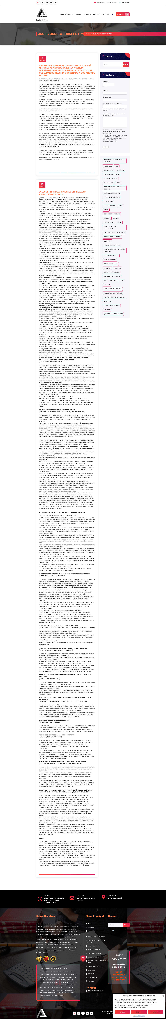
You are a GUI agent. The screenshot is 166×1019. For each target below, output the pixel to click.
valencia (107, 310)
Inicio (62, 14)
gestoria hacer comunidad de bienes (114, 250)
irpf (105, 281)
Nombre (106, 81)
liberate (107, 285)
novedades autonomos (113, 293)
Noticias (106, 14)
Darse (106, 210)
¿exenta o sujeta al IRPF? (113, 314)
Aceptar (122, 1012)
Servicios (68, 14)
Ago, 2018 (42, 58)
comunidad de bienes (112, 193)
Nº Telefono (107, 97)
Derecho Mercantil (94, 957)
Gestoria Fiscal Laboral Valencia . (96, 962)
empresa (116, 218)
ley (122, 281)
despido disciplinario (112, 214)
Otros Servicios (93, 966)
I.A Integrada (96, 14)
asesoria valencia (110, 179)
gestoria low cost (111, 256)
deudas (107, 218)
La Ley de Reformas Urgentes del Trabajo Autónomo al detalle (62, 193)
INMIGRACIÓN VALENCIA (112, 276)
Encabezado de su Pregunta (113, 103)
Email (105, 90)
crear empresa (109, 206)
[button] (162, 996)
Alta (116, 166)
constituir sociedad (112, 197)
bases (118, 183)
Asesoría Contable (94, 953)
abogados (108, 166)
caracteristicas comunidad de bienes (114, 188)
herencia (117, 268)
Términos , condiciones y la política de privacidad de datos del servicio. (114, 131)
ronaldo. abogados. (111, 306)
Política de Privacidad (139, 1016)
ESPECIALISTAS (109, 222)
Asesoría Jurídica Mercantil (95, 932)
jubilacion (114, 281)
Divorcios (91, 946)
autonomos (108, 183)
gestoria (107, 241)
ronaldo (107, 301)
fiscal (119, 222)
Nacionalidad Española (113, 289)
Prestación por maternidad (114, 297)
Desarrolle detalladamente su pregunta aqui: (114, 115)
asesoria (120, 170)
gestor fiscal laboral (112, 237)
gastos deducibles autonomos (111, 227)
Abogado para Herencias (96, 937)
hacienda (107, 268)
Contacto (87, 14)
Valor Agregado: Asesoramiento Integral (119, 976)
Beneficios (78, 14)
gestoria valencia (111, 264)
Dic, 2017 (42, 185)
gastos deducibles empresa (114, 233)
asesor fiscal (109, 170)
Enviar (106, 147)
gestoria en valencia (112, 245)
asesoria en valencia (112, 174)
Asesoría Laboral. (94, 950)
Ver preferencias (155, 1012)
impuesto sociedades (112, 272)
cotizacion (108, 201)
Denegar (139, 1012)
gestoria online (110, 260)
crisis (120, 206)
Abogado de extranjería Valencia (113, 161)
